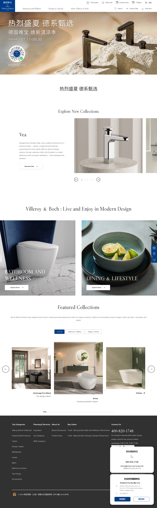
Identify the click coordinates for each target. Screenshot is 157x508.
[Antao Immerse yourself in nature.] (78, 372)
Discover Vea (29, 166)
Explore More (15, 287)
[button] (76, 180)
